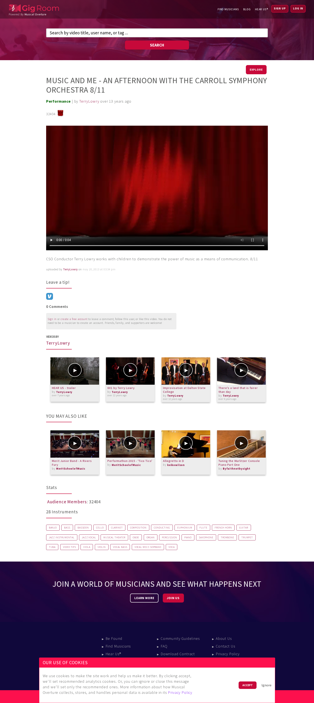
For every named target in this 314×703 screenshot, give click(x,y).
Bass (67, 527)
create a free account (74, 319)
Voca (172, 547)
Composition (138, 527)
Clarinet (117, 527)
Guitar (243, 527)
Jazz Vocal (89, 537)
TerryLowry (89, 101)
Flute (203, 527)
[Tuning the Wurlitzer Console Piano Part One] (241, 444)
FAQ (164, 646)
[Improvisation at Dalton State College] (185, 371)
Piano (188, 537)
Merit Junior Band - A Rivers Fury (72, 463)
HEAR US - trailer (64, 388)
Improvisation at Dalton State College (184, 390)
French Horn (223, 527)
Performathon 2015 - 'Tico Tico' (129, 461)
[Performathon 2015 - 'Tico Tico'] (130, 444)
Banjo (53, 527)
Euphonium (184, 527)
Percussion (169, 537)
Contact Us (225, 646)
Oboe (136, 537)
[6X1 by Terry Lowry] (130, 371)
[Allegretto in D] (185, 444)
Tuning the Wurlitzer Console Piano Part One (239, 463)
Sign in (52, 319)
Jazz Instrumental (62, 537)
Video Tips (69, 547)
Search (157, 45)
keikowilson (176, 465)
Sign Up (280, 8)
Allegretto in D (173, 461)
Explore (256, 69)
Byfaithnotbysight (236, 468)
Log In (298, 8)
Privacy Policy (228, 653)
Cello (100, 527)
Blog (247, 9)
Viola (86, 547)
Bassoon (83, 527)
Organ (151, 537)
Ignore (266, 685)
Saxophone (206, 537)
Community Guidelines (180, 638)
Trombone (227, 537)
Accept (247, 685)
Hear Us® (261, 9)
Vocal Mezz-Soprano (148, 547)
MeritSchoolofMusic (70, 468)
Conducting (162, 527)
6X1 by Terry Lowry (121, 388)
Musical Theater (114, 537)
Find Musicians (228, 9)
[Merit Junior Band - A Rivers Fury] (74, 444)
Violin (102, 547)
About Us (224, 638)
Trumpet (247, 537)
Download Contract (178, 653)
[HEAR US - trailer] (74, 371)
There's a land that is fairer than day (238, 390)
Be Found (114, 638)
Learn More (144, 598)
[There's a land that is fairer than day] (241, 371)
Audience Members (67, 502)
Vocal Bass (120, 547)
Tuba (52, 547)
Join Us (173, 598)
